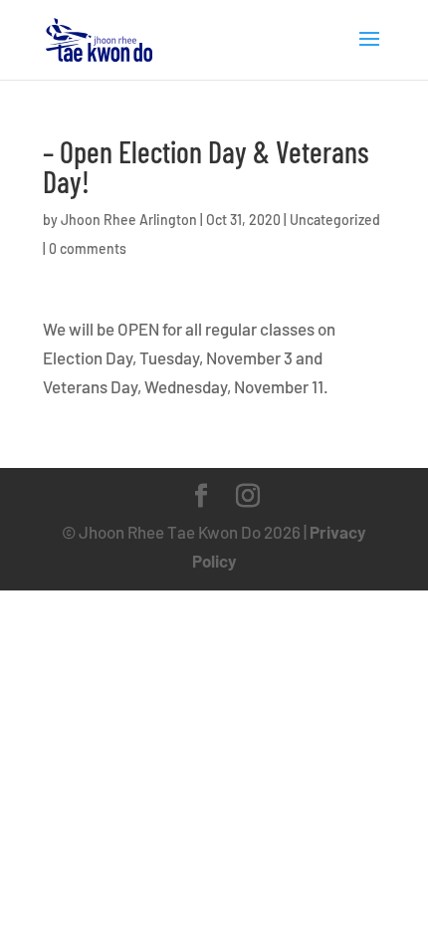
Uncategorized (335, 219)
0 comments (87, 248)
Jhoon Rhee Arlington (129, 219)
